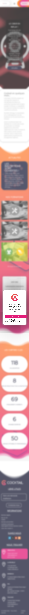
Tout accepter (16, 316)
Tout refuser (12, 319)
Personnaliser (12, 320)
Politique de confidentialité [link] (12, 321)
